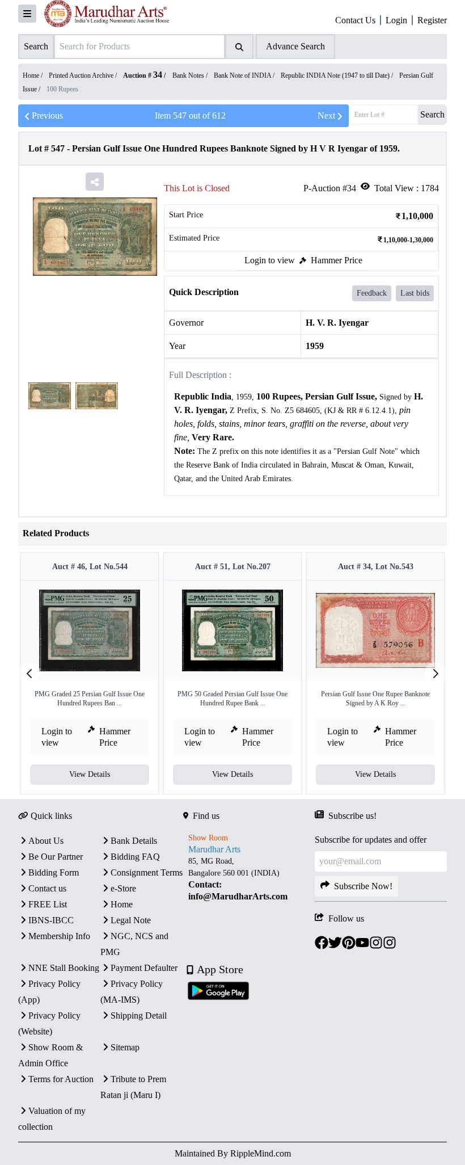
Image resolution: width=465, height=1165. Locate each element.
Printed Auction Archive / (84, 75)
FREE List (47, 904)
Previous (47, 115)
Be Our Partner (55, 856)
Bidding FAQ (135, 856)
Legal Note (131, 920)
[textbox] (301, 438)
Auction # (142, 75)
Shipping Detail (139, 1015)
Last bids (414, 293)
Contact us (47, 888)
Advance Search (295, 46)
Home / (33, 75)
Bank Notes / (190, 75)
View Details (89, 774)
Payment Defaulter (144, 968)
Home (122, 904)
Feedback (372, 293)
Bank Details (134, 841)
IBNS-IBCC (51, 920)
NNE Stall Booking (63, 968)
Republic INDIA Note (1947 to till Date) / (338, 75)
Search (432, 114)
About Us (46, 841)
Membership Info (59, 936)
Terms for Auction (61, 1079)
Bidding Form (53, 872)
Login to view (269, 260)
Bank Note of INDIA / (245, 75)
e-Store (123, 888)
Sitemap (125, 1047)
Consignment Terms (147, 872)
